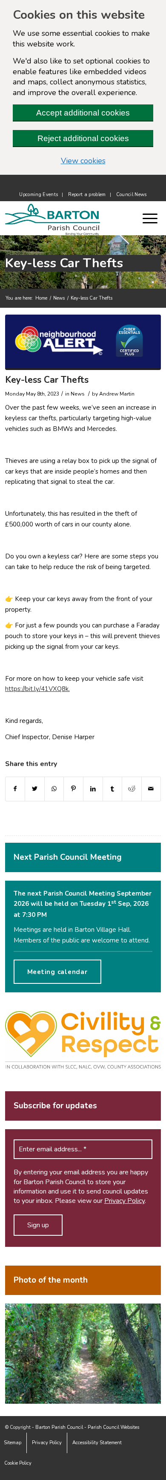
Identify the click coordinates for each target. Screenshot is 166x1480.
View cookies (107, 161)
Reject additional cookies (83, 138)
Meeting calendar (57, 972)
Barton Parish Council (59, 1427)
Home (41, 298)
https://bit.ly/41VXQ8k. (37, 689)
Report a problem (87, 194)
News (59, 298)
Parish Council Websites (113, 1427)
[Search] (138, 218)
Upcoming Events (38, 194)
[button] (154, 218)
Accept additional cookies (83, 112)
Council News (131, 194)
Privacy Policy (124, 1200)
